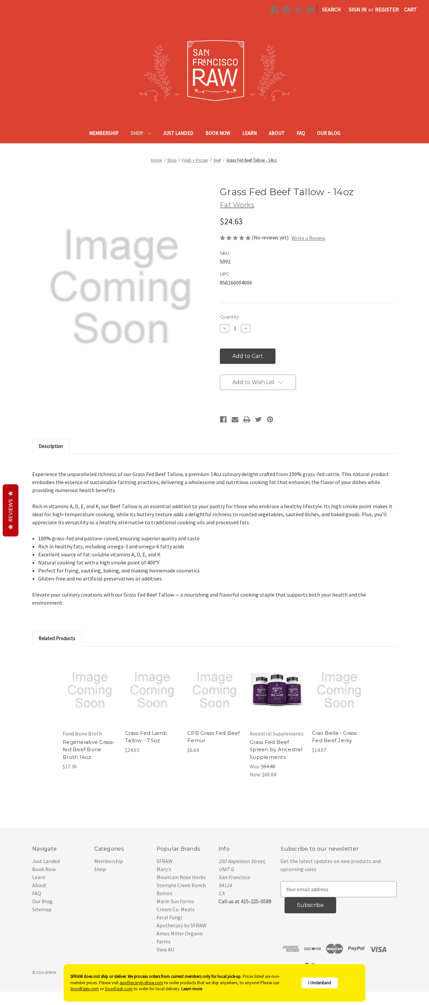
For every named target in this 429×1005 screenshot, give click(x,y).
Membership (104, 133)
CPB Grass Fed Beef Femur (213, 737)
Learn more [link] (191, 989)
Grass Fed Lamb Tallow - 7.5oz (146, 737)
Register (387, 9)
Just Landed (178, 133)
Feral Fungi (169, 917)
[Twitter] (258, 419)
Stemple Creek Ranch (181, 885)
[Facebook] (223, 419)
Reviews (10, 510)
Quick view (89, 683)
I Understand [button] (319, 983)
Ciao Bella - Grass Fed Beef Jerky (334, 737)
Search (331, 9)
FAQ (301, 133)
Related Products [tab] (57, 638)
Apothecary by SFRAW (181, 925)
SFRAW (165, 861)
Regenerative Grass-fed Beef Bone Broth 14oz (89, 749)
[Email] (235, 419)
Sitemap (42, 909)
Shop (137, 133)
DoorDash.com (119, 989)
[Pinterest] (270, 419)
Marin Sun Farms (175, 901)
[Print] (246, 419)
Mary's (164, 869)
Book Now (217, 133)
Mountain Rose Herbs (181, 877)
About (277, 133)
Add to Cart (90, 696)
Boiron (164, 893)
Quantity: (230, 316)
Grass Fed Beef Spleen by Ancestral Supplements (276, 749)
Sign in (358, 9)
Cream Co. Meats (176, 909)
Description (51, 446)
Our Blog (328, 133)
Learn (249, 133)
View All (165, 949)
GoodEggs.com (84, 989)
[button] (352, 983)
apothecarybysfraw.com (141, 983)
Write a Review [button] (308, 238)
